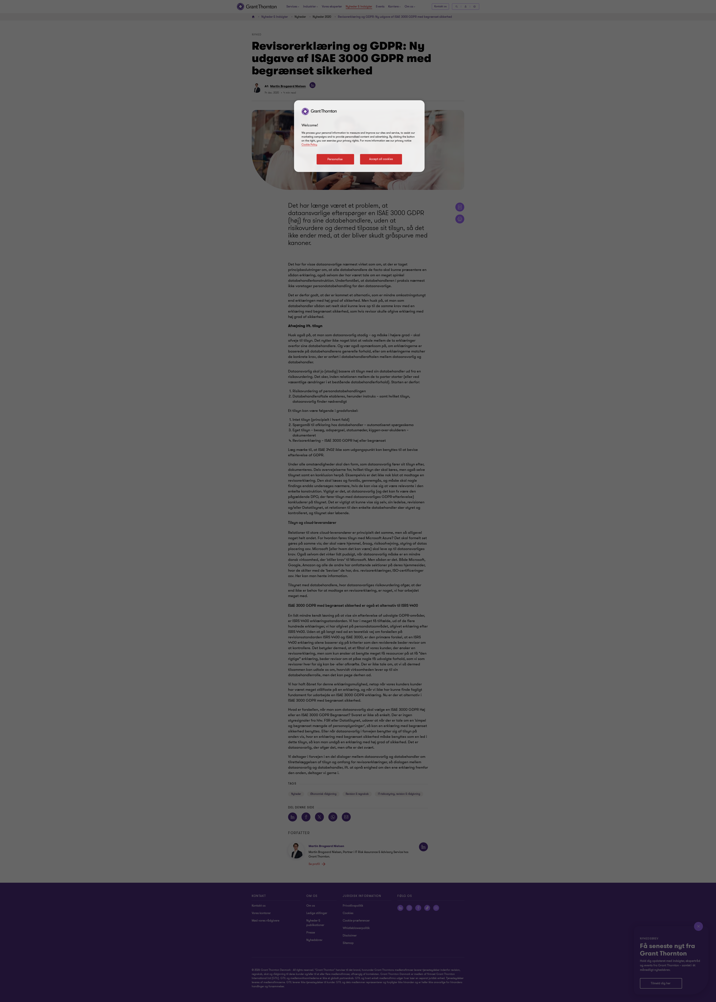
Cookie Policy (309, 144)
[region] (359, 136)
